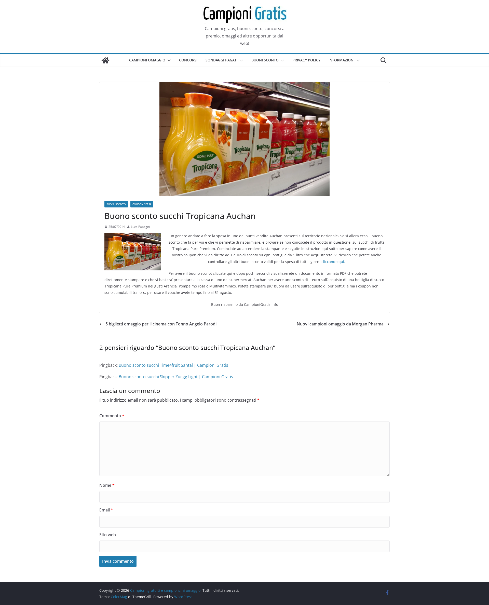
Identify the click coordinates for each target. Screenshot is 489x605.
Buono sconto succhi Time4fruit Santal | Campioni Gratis (173, 365)
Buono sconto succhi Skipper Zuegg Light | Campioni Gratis (176, 376)
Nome (107, 485)
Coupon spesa (141, 204)
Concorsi (188, 60)
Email (106, 510)
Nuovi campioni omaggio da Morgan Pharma (340, 324)
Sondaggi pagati (222, 60)
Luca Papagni (140, 227)
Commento (111, 415)
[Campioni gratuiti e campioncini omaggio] (105, 60)
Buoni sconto (265, 60)
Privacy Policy (306, 60)
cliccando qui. (333, 261)
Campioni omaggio (147, 60)
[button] (168, 60)
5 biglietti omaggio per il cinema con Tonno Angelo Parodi (160, 324)
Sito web (107, 534)
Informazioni (342, 60)
